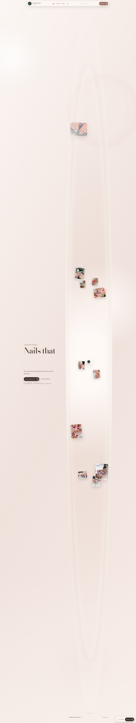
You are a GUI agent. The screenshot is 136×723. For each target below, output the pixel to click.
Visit (67, 3)
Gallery (63, 3)
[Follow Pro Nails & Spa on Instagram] (84, 3)
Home (53, 3)
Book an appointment (30, 379)
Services (58, 3)
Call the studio (45, 379)
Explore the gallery (74, 717)
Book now (102, 3)
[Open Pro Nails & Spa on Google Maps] (81, 3)
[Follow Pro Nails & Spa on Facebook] (87, 3)
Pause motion (105, 717)
